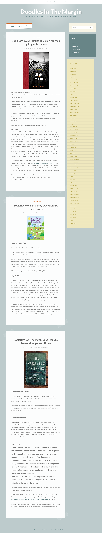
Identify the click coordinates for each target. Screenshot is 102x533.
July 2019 (72, 88)
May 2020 (73, 74)
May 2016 (73, 179)
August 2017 (73, 144)
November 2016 (74, 162)
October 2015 (74, 200)
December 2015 (74, 194)
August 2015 (73, 206)
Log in (73, 43)
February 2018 (74, 129)
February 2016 (74, 188)
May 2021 (73, 68)
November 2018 (74, 106)
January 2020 (74, 80)
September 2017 (74, 141)
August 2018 (73, 115)
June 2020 (73, 71)
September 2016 (74, 168)
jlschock (46, 48)
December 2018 (74, 103)
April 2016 (73, 182)
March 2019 (73, 97)
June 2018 (73, 121)
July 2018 (72, 118)
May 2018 (73, 124)
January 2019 (74, 100)
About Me (42, 1)
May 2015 (73, 214)
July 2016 (72, 173)
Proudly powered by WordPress (41, 529)
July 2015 (72, 209)
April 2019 (73, 94)
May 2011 (73, 217)
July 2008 (72, 220)
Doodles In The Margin (51, 11)
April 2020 (73, 77)
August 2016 (73, 170)
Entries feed (75, 46)
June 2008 (73, 223)
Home (36, 1)
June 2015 (73, 211)
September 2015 (74, 203)
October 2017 (74, 138)
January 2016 (74, 191)
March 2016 (73, 185)
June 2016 (73, 176)
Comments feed (76, 49)
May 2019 (73, 91)
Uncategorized (36, 37)
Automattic (65, 529)
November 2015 (74, 197)
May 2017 (73, 150)
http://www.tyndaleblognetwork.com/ (43, 163)
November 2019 (74, 82)
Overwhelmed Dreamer (52, 1)
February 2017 (74, 156)
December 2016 (74, 159)
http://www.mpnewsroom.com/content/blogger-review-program (30, 499)
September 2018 (74, 112)
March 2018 (73, 127)
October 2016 (74, 165)
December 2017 (74, 135)
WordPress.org (76, 52)
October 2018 (74, 109)
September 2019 (74, 85)
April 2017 (73, 153)
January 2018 (74, 132)
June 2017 (73, 147)
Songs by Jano (64, 1)
